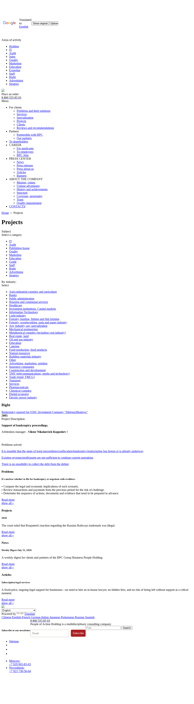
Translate (29, 613)
